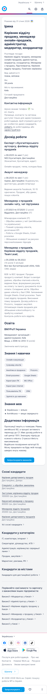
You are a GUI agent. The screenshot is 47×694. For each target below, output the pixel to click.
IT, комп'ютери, (14, 538)
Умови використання (24, 664)
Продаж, (11, 556)
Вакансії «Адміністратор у (18, 601)
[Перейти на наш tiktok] (31, 643)
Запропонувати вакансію (15, 689)
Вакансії (10, 624)
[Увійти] (42, 9)
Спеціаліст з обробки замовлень (18, 485)
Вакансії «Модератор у (17, 596)
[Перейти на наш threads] (11, 643)
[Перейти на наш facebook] (4, 643)
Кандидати (20, 575)
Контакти (6, 661)
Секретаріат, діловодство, (17, 543)
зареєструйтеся (12, 130)
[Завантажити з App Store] (10, 650)
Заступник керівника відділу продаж (20, 493)
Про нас (35, 657)
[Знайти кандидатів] (29, 9)
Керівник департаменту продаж (17, 477)
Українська (7, 636)
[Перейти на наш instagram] (18, 643)
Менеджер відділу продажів (16, 509)
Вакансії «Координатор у (18, 619)
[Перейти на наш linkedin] (25, 643)
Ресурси (36, 661)
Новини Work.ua (21, 661)
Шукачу (38, 2)
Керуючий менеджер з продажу (18, 501)
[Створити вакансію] (36, 9)
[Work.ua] (4, 8)
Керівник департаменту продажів (18, 516)
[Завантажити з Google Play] (30, 650)
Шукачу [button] (8, 671)
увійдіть (8, 127)
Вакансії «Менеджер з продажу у (22, 614)
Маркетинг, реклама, (14, 561)
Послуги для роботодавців (15, 657)
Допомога (7, 664)
